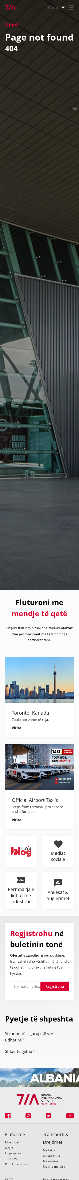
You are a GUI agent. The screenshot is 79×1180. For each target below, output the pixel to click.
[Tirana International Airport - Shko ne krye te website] (8, 7)
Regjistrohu (55, 986)
